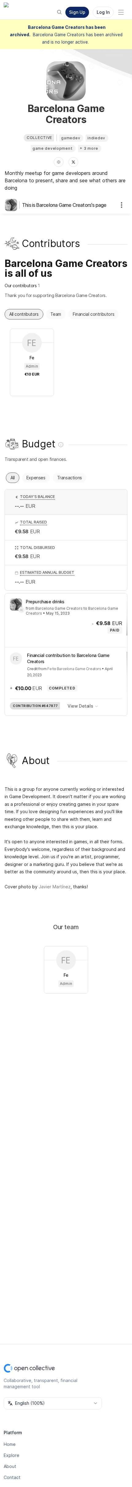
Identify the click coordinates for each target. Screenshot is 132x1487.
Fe (49, 668)
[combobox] (53, 1403)
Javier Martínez (55, 886)
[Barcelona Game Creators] (12, 205)
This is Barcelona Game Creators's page (64, 205)
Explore (11, 1455)
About (10, 1466)
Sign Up (77, 12)
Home (10, 1444)
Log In (103, 12)
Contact (12, 1477)
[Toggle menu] (121, 12)
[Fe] (21, 610)
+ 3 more (89, 148)
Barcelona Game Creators (59, 608)
